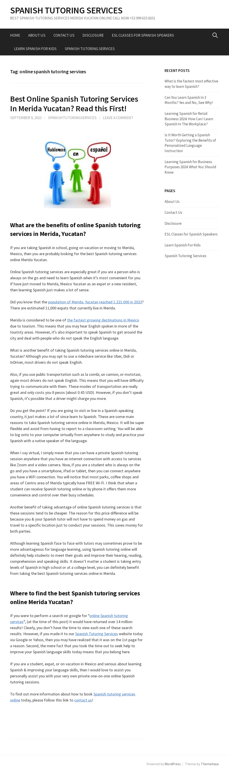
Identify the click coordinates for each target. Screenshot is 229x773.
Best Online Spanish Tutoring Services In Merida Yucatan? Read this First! (74, 103)
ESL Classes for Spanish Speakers (143, 35)
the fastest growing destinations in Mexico (103, 320)
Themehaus (210, 764)
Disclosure (93, 35)
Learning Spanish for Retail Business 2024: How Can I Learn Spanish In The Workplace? (189, 118)
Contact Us (63, 35)
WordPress (173, 764)
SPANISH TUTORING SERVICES (66, 10)
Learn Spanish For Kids (35, 48)
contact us (83, 700)
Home (15, 35)
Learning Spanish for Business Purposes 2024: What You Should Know (190, 167)
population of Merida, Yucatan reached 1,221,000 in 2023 (95, 302)
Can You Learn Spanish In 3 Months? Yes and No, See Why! (189, 100)
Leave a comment (118, 117)
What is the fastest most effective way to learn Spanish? (191, 84)
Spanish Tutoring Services (90, 48)
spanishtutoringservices (72, 117)
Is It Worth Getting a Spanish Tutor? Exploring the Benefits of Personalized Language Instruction (190, 142)
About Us (36, 35)
